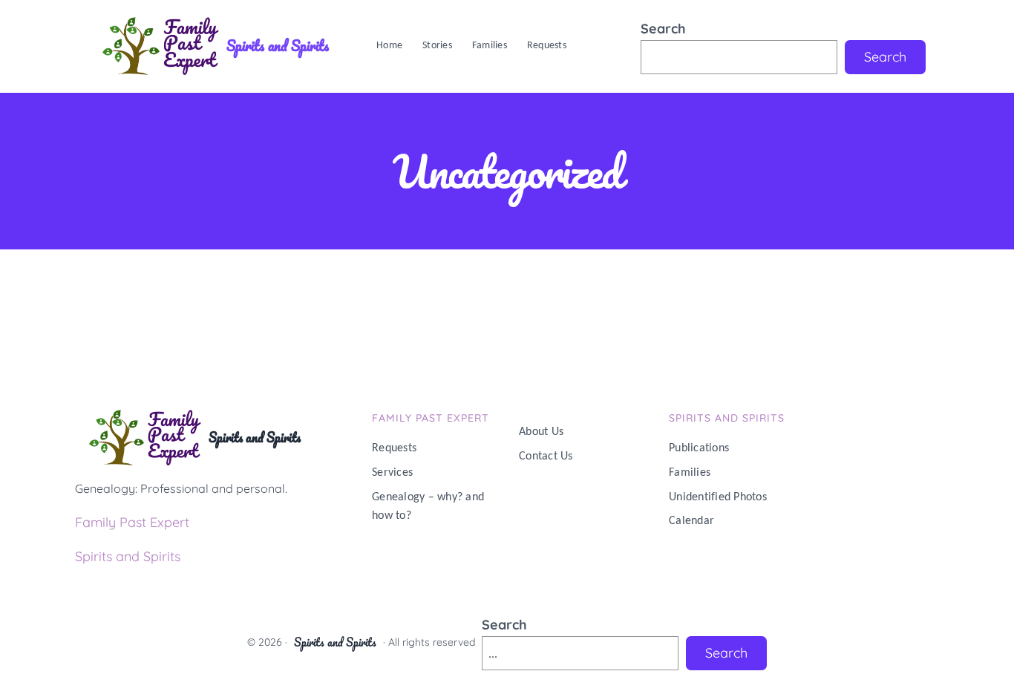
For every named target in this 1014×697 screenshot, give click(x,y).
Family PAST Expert (430, 418)
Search (663, 28)
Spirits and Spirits (277, 45)
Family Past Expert (132, 522)
